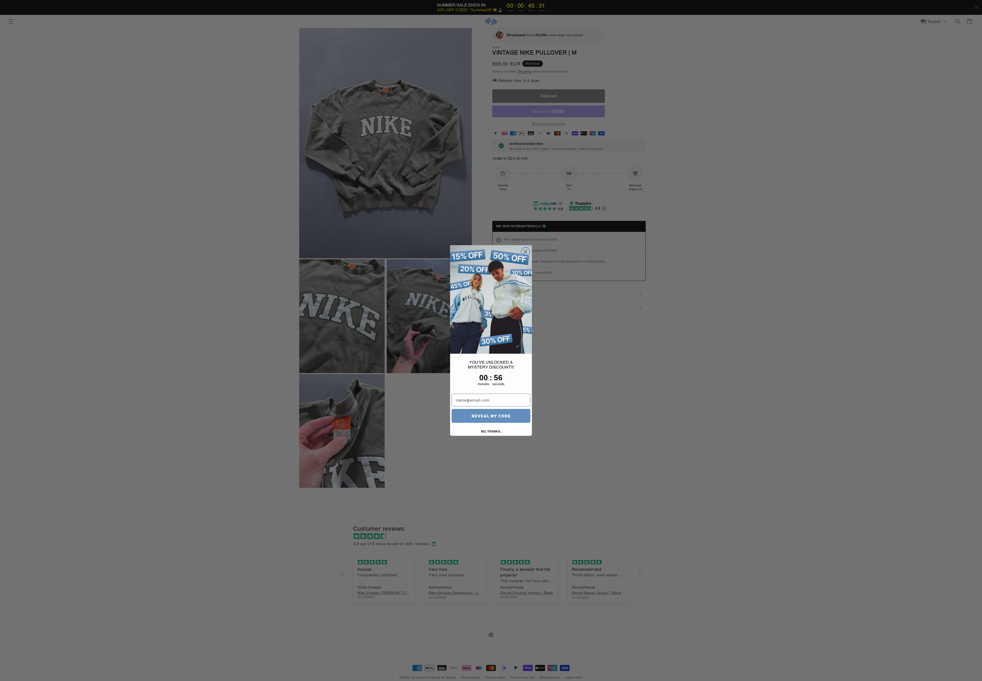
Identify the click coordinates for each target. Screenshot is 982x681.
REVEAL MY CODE (491, 416)
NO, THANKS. (491, 431)
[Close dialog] (525, 251)
